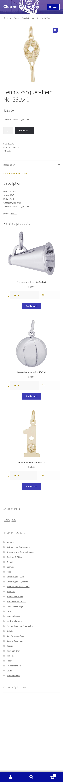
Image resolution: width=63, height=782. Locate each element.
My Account (10, 777)
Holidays (11, 591)
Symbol (10, 655)
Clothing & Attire (14, 557)
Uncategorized (13, 675)
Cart (48, 774)
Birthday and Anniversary (18, 547)
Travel (9, 670)
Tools (9, 660)
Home (9, 18)
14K (9, 150)
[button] (55, 30)
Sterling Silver (13, 650)
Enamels (10, 567)
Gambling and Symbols (17, 581)
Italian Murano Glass (16, 601)
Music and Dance (14, 621)
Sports (17, 18)
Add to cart (24, 130)
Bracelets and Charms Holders (20, 552)
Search (31, 777)
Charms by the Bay (21, 6)
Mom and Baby (13, 616)
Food (9, 571)
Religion (10, 631)
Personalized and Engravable (20, 626)
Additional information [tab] (15, 173)
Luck (9, 611)
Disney (10, 562)
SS (43, 294)
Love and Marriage (15, 606)
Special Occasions (15, 641)
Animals (10, 542)
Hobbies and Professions (18, 586)
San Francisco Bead (15, 636)
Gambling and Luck (15, 576)
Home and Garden (15, 596)
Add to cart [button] (31, 305)
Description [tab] (9, 164)
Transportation (14, 665)
